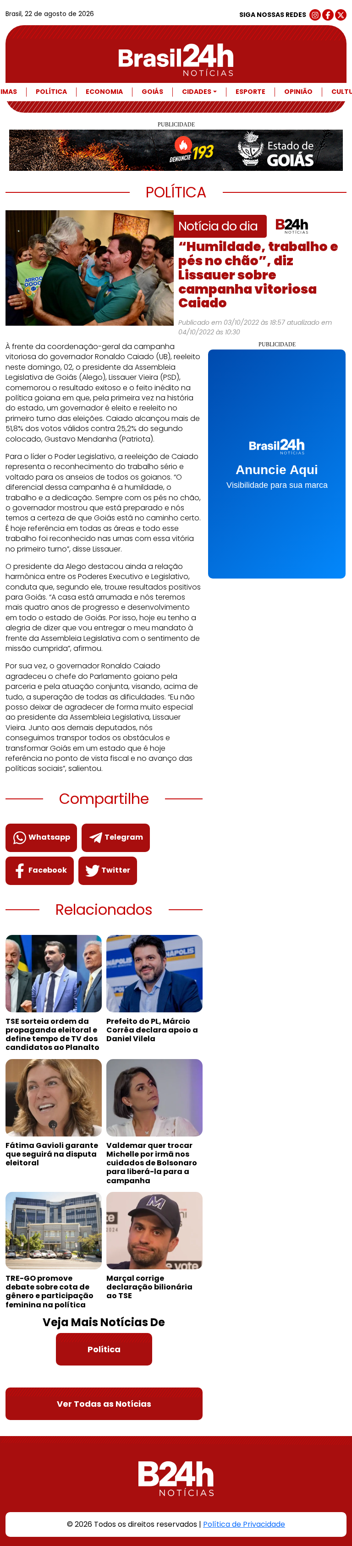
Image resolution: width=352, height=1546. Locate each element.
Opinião (298, 91)
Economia (104, 91)
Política (51, 91)
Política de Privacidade (244, 1524)
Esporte (250, 91)
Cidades (196, 91)
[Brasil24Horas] (176, 60)
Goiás (152, 91)
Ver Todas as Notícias (104, 1403)
